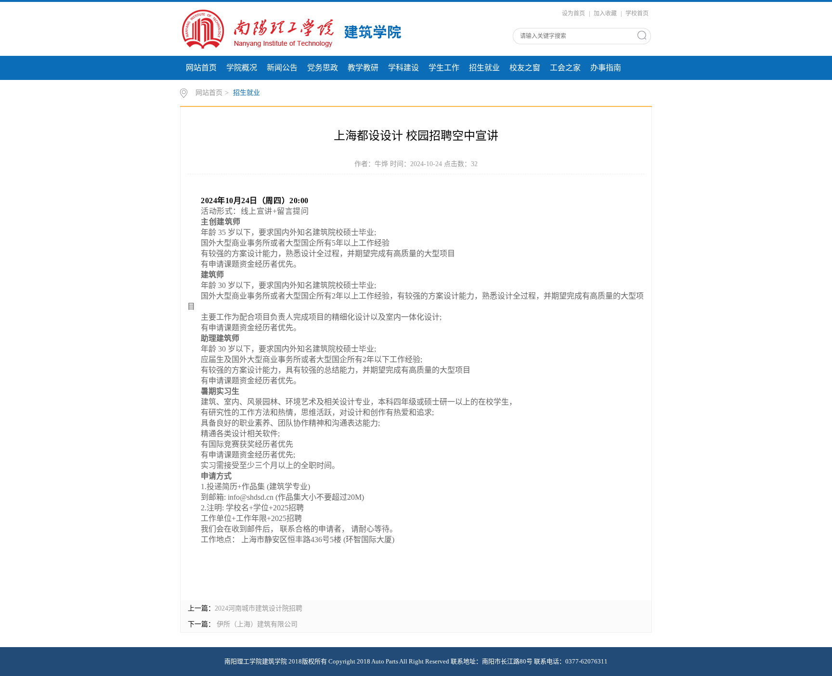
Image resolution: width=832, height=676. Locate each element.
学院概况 (241, 68)
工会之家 (565, 68)
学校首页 (637, 13)
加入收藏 (605, 13)
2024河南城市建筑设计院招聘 (258, 608)
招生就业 (484, 68)
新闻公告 (282, 68)
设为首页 (573, 13)
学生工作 (444, 68)
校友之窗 (524, 68)
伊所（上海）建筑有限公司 (256, 624)
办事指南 (605, 68)
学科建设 (403, 68)
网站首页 (201, 68)
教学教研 (363, 68)
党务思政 (322, 68)
